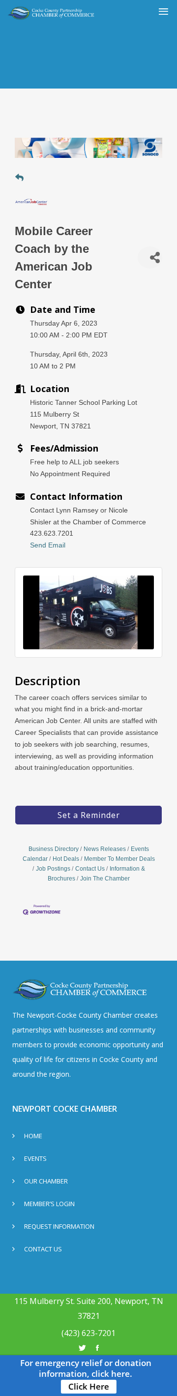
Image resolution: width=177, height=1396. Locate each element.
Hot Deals (66, 858)
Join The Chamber (105, 878)
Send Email (47, 545)
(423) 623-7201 (88, 1333)
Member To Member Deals (119, 858)
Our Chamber (46, 1181)
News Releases (105, 849)
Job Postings (53, 868)
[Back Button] (19, 178)
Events (35, 1159)
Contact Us (90, 868)
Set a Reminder (89, 815)
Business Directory (54, 849)
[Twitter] (82, 1347)
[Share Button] (150, 257)
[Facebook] (97, 1347)
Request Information (59, 1227)
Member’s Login (49, 1204)
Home (33, 1136)
